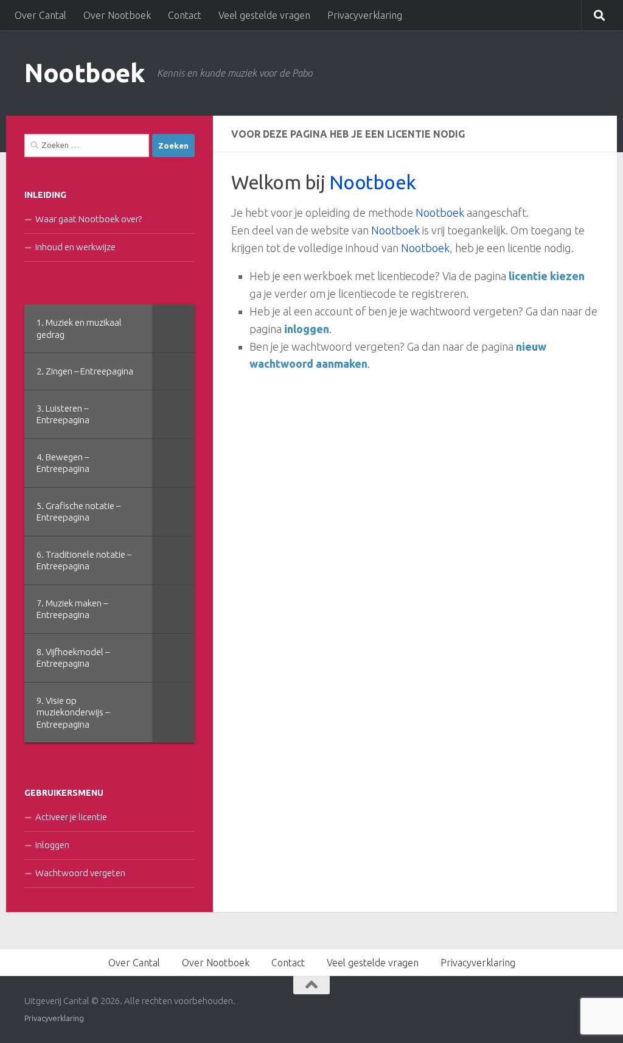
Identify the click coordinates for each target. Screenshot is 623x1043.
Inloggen (52, 845)
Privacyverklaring (364, 15)
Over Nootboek (117, 15)
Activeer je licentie (71, 817)
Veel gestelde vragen (264, 15)
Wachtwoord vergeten (80, 873)
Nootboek (84, 72)
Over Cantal (40, 15)
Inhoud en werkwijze (75, 247)
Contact (184, 15)
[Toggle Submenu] (173, 328)
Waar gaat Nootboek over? (88, 219)
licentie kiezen (547, 276)
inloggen (306, 329)
